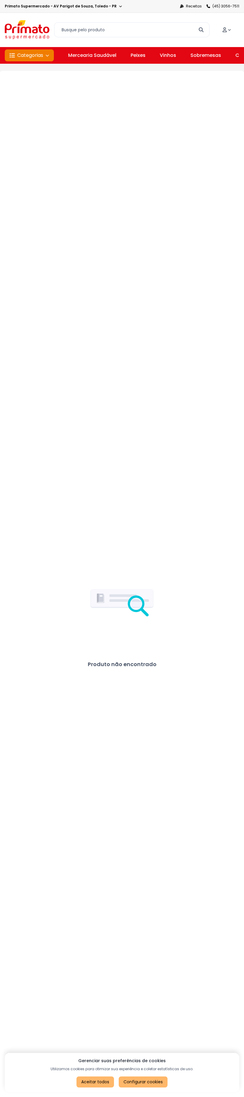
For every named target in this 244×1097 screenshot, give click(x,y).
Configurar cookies (143, 1082)
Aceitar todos (95, 1082)
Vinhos (168, 55)
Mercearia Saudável (92, 55)
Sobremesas (205, 55)
